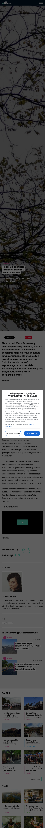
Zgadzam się (32, 433)
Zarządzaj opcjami (13, 433)
